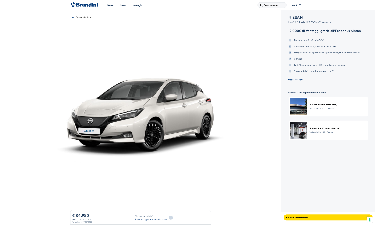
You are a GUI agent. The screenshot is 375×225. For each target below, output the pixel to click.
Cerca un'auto (271, 5)
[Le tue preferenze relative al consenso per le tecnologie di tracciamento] (370, 220)
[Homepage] (84, 4)
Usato (123, 5)
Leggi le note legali (295, 79)
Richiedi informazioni (297, 217)
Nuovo (110, 5)
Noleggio (137, 5)
